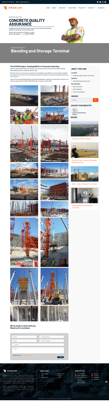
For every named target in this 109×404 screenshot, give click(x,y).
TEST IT (74, 109)
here (21, 34)
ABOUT (54, 8)
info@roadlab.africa (82, 375)
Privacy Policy (44, 377)
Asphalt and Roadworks (79, 112)
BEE (42, 375)
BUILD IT (74, 114)
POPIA (59, 377)
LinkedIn (96, 379)
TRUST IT (75, 111)
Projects (60, 375)
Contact (91, 8)
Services (62, 8)
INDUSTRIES (72, 8)
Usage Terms (61, 373)
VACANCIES (101, 8)
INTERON (69, 398)
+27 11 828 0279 (81, 373)
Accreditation (44, 373)
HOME (48, 8)
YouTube (96, 375)
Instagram (96, 377)
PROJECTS (82, 8)
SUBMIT (60, 357)
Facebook (96, 373)
